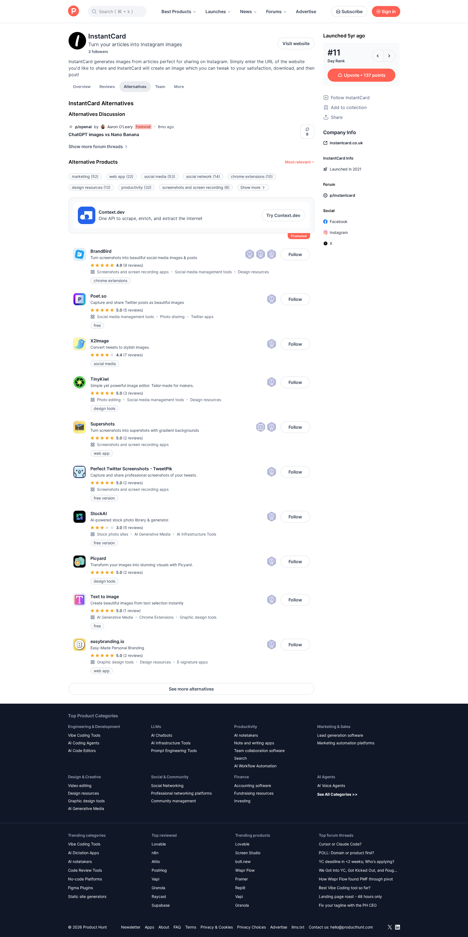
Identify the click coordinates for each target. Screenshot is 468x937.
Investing (242, 800)
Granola (158, 887)
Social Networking (167, 785)
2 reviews (133, 438)
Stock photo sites (112, 534)
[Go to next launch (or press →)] (389, 55)
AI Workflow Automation (255, 765)
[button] (179, 86)
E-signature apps (192, 662)
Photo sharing (172, 316)
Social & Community (170, 776)
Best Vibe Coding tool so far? (344, 887)
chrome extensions (252, 176)
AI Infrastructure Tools (196, 534)
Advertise (306, 11)
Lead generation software (340, 735)
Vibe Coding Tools (84, 735)
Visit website (296, 43)
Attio (156, 861)
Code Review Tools (85, 870)
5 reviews (133, 310)
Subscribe (352, 11)
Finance (241, 776)
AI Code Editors (82, 750)
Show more (250, 187)
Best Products (176, 11)
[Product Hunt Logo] (73, 11)
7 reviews (133, 355)
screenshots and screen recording (195, 187)
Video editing (80, 785)
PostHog (159, 870)
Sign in (389, 11)
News (246, 11)
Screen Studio (247, 852)
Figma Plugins (80, 887)
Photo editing (109, 399)
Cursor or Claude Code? (340, 844)
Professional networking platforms (181, 793)
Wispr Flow (245, 870)
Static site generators (87, 896)
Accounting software (252, 785)
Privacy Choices (251, 927)
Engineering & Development (94, 726)
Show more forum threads (96, 146)
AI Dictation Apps (83, 852)
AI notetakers (246, 735)
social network (203, 176)
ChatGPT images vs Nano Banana (104, 134)
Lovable (159, 844)
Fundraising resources (253, 793)
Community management (173, 800)
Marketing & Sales (334, 726)
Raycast (159, 896)
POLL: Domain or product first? (346, 852)
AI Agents (326, 776)
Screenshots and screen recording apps (133, 271)
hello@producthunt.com (351, 927)
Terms (190, 927)
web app (121, 176)
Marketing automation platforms (345, 743)
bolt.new (243, 861)
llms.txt (298, 927)
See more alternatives (191, 689)
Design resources (253, 271)
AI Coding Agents (83, 743)
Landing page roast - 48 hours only (350, 896)
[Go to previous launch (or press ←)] (377, 55)
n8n (155, 852)
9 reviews (133, 265)
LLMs (156, 726)
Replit (240, 887)
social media (159, 176)
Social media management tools (203, 271)
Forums (274, 11)
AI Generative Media (152, 534)
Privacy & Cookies (217, 927)
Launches (215, 11)
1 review (132, 610)
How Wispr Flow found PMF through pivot (356, 879)
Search (240, 758)
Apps (149, 927)
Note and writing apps (254, 743)
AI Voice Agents (331, 785)
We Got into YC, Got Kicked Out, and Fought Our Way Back (358, 871)
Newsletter (130, 927)
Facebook (339, 221)
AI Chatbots (161, 735)
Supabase (161, 905)
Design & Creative (84, 776)
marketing (85, 176)
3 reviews (133, 393)
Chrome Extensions (156, 617)
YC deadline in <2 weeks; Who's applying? (356, 861)
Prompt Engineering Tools (174, 750)
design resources (91, 187)
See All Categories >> (337, 794)
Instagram (339, 232)
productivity (136, 187)
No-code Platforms (85, 879)
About (163, 927)
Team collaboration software (259, 750)
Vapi (155, 879)
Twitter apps (202, 316)
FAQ (177, 927)
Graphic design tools (198, 617)
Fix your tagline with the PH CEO (348, 905)
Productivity (245, 726)
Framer (241, 879)
